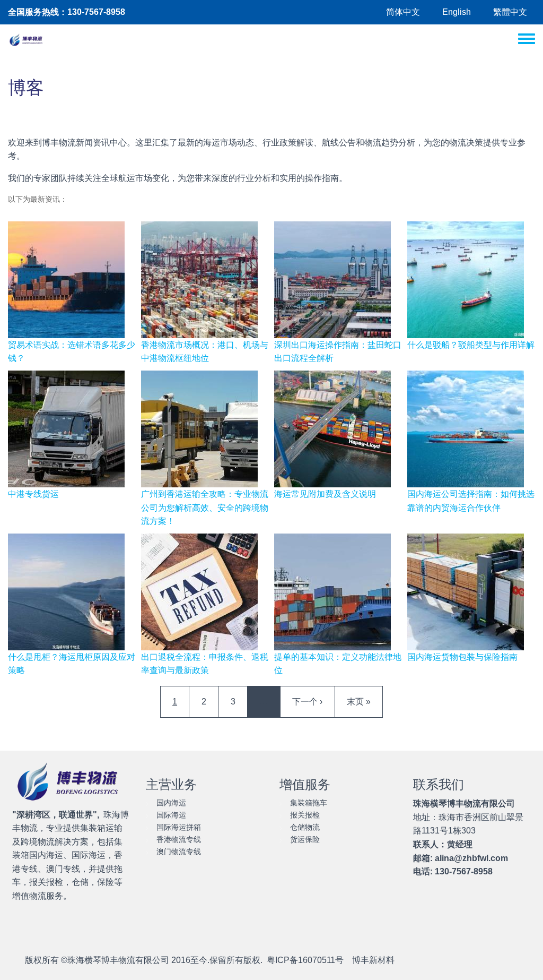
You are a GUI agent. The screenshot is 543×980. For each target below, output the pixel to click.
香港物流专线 (178, 839)
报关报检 (305, 815)
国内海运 (171, 802)
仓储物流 (305, 827)
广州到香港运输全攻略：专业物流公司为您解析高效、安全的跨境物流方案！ (204, 507)
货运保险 (305, 839)
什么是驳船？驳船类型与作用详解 (471, 344)
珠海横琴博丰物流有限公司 (118, 960)
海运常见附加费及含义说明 (325, 493)
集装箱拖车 (308, 802)
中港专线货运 (33, 493)
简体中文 (403, 11)
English (456, 11)
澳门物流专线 (178, 851)
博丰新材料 (373, 960)
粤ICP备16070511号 (305, 960)
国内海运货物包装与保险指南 (462, 656)
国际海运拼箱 (178, 827)
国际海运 (171, 815)
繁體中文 (510, 11)
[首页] (27, 40)
